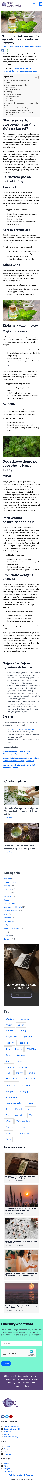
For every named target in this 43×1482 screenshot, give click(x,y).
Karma (9, 1055)
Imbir (10, 98)
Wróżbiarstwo (23, 1121)
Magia (9, 1073)
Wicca (9, 1121)
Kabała (18, 1049)
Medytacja (11, 1078)
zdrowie (22, 1127)
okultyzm (10, 1085)
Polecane (4, 46)
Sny (7, 1115)
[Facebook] (2, 50)
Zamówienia (10, 1379)
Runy (8, 1109)
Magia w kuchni (9, 903)
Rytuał (18, 1109)
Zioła (11, 46)
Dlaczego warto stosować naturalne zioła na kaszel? (21, 81)
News (6, 914)
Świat (8, 1139)
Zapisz (6, 1363)
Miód (7, 105)
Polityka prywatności (17, 1475)
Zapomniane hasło (29, 1383)
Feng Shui (27, 1036)
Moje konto (34, 1376)
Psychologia (8, 921)
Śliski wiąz (9, 92)
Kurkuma (11, 100)
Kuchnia (10, 1067)
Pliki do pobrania (23, 1379)
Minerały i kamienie (11, 910)
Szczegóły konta (13, 1383)
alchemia (25, 1019)
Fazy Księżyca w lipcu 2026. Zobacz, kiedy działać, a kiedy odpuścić (21, 1306)
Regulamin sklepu (21, 1386)
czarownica (11, 1030)
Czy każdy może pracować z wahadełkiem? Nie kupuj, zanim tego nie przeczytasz (21, 1274)
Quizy (6, 925)
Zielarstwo (8, 818)
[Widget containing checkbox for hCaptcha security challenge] (18, 1353)
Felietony (7, 893)
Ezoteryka (7, 889)
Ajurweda (7, 879)
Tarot (6, 932)
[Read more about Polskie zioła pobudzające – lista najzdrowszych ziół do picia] (21, 796)
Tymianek (12, 87)
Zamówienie (23, 1376)
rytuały (30, 1109)
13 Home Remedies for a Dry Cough (20, 729)
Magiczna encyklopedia (13, 907)
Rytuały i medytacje (11, 928)
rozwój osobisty (13, 1103)
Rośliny (29, 1103)
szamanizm (19, 1115)
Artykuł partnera (10, 882)
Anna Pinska (8, 1180)
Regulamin (30, 1475)
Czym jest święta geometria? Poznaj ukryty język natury (21, 1241)
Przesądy (24, 1091)
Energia (24, 1030)
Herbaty (10, 1042)
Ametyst (9, 1025)
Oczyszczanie (28, 1078)
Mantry (19, 1073)
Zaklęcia (9, 1127)
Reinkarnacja (11, 1097)
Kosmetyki (7, 896)
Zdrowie (7, 935)
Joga (8, 1049)
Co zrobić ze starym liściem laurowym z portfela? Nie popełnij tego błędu (20, 1177)
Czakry (21, 1025)
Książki (6, 900)
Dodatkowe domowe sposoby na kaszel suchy (22, 103)
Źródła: (11, 114)
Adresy (35, 1379)
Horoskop (23, 1042)
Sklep (6, 1376)
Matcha (31, 1073)
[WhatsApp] (8, 50)
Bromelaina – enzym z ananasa (19, 110)
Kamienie (32, 1049)
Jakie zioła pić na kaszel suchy (16, 85)
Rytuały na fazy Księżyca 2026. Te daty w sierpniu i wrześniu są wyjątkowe (20, 1209)
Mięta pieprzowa (14, 96)
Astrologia (7, 886)
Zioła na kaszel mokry (13, 94)
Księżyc (21, 1061)
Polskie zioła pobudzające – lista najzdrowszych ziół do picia (21, 811)
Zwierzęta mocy (23, 1133)
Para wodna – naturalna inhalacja (17, 108)
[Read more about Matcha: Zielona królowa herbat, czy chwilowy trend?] (21, 833)
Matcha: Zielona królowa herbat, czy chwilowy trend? (21, 847)
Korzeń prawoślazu (15, 89)
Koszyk (13, 1376)
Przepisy (10, 1091)
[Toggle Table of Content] (35, 77)
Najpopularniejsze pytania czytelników (21, 112)
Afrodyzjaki (11, 1019)
